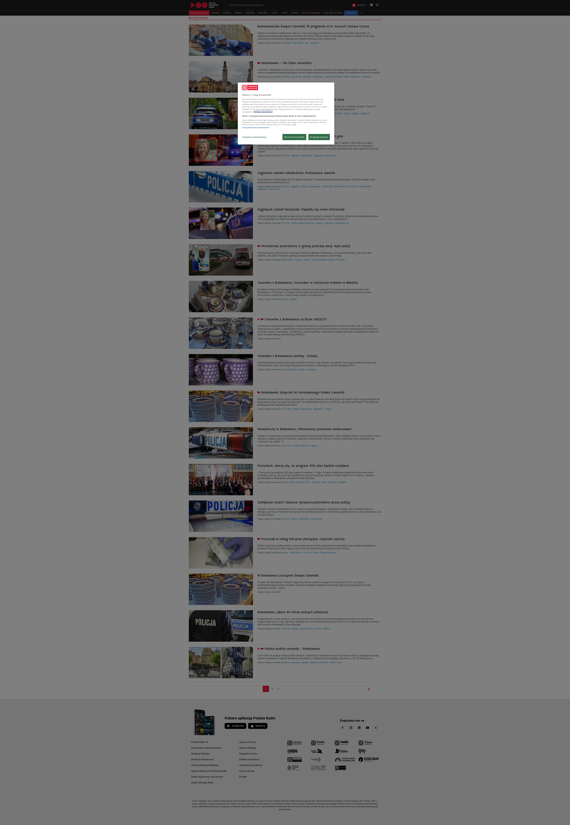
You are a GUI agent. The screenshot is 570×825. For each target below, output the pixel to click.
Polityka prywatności (263, 112)
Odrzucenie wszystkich (294, 137)
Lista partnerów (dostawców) (255, 127)
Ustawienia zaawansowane (254, 137)
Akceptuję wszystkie (319, 137)
